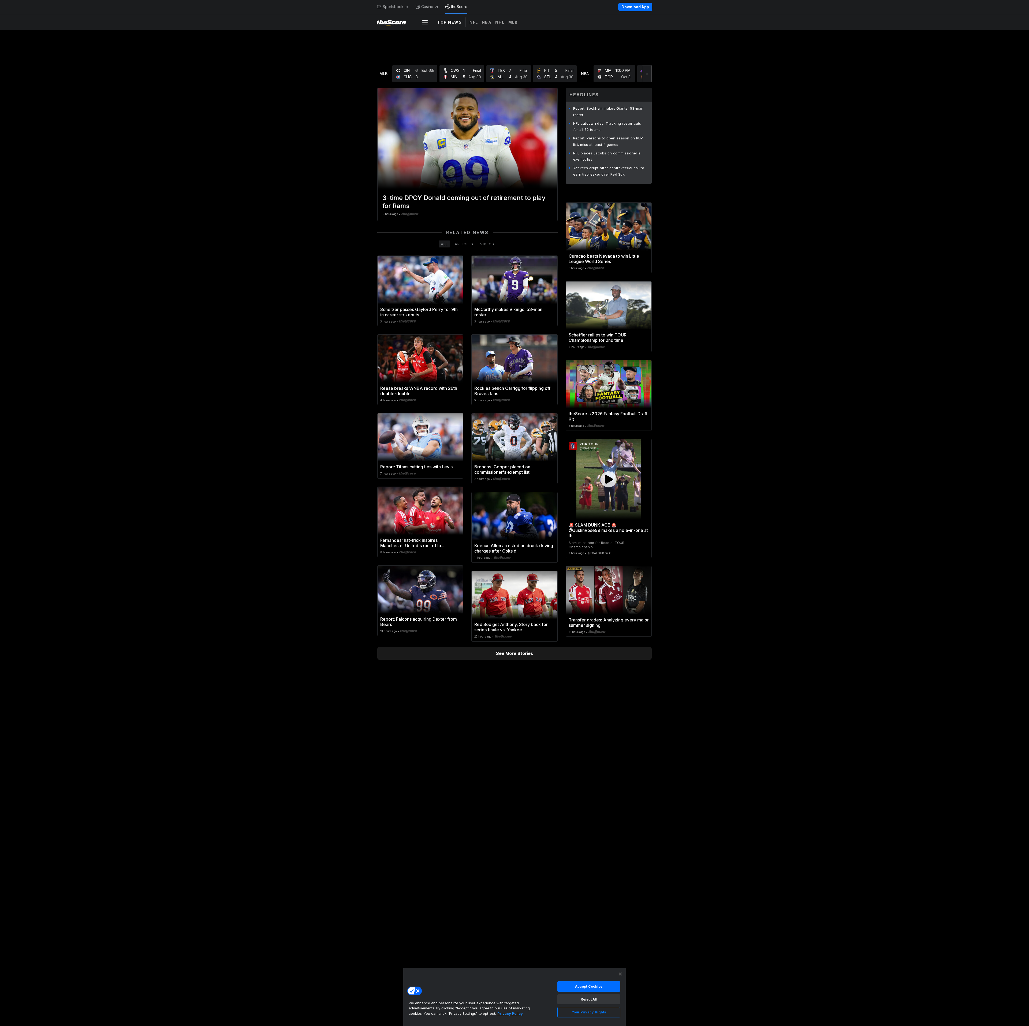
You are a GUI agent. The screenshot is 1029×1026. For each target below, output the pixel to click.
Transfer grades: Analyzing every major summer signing (609, 622)
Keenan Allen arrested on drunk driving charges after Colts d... (513, 548)
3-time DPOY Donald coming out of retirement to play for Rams (464, 202)
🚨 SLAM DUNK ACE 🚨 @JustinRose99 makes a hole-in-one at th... (608, 530)
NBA (487, 22)
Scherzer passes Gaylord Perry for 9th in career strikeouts (419, 312)
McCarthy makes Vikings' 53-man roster (508, 312)
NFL (473, 22)
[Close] (620, 974)
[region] (514, 997)
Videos (487, 244)
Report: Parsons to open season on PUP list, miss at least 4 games (608, 141)
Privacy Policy (510, 1013)
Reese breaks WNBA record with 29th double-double (418, 391)
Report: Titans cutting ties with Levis (416, 466)
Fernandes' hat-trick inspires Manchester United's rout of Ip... (412, 543)
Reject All (589, 999)
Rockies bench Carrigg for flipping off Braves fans (512, 391)
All (444, 244)
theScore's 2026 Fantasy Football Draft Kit (608, 416)
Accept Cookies (589, 986)
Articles (464, 244)
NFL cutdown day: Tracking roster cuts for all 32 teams (607, 126)
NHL (500, 22)
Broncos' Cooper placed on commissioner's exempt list (502, 469)
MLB (513, 22)
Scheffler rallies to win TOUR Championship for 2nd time (598, 337)
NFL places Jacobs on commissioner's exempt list (607, 156)
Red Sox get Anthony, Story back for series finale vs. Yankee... (511, 627)
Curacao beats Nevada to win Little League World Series (604, 258)
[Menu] (425, 22)
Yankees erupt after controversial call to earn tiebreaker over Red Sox (608, 171)
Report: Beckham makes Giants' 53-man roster (608, 111)
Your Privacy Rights (589, 1012)
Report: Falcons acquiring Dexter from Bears (418, 621)
